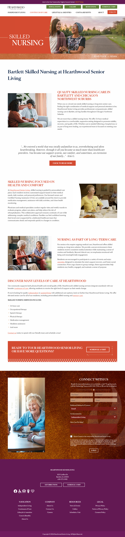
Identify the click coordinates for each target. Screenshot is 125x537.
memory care (78, 295)
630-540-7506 (94, 386)
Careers (50, 512)
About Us (50, 506)
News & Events (55, 7)
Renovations (91, 7)
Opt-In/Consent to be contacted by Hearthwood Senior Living (91, 436)
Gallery (72, 7)
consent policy (79, 441)
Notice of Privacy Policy (100, 509)
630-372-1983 (62, 479)
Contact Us (50, 509)
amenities (61, 262)
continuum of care (21, 288)
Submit (93, 450)
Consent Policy (100, 512)
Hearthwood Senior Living (20, 190)
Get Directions (51, 485)
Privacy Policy (100, 506)
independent (33, 293)
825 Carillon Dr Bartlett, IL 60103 (62, 476)
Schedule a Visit (109, 7)
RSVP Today (79, 2)
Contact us (12, 333)
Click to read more (62, 163)
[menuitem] (17, 12)
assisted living (46, 293)
